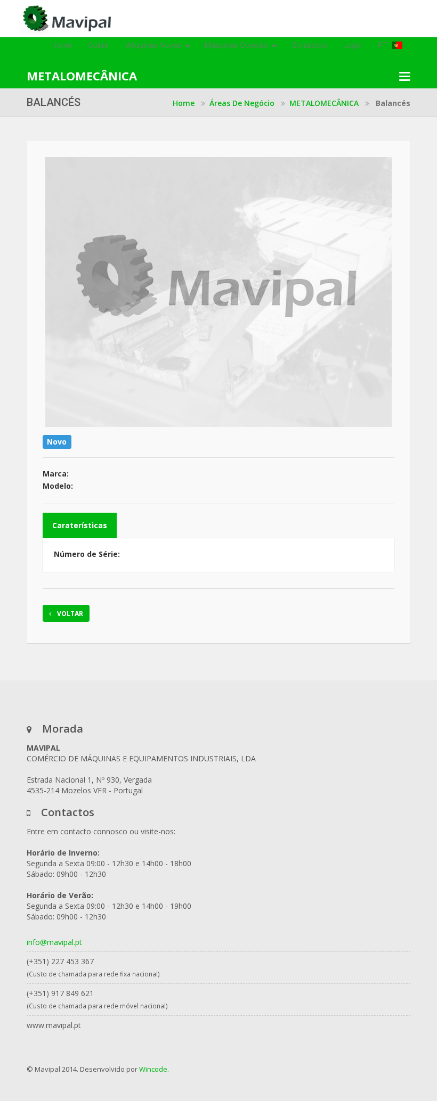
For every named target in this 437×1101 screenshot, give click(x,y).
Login (352, 45)
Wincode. (154, 1069)
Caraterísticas (79, 525)
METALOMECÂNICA (324, 103)
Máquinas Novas (153, 45)
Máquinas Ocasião (237, 45)
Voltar (69, 613)
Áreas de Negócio (241, 103)
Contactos (309, 45)
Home (61, 45)
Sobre (98, 45)
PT (385, 45)
